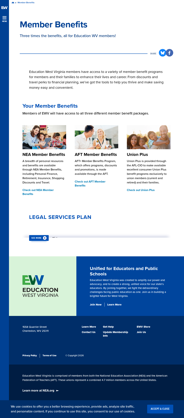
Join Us (141, 332)
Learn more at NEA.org (38, 390)
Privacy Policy (29, 355)
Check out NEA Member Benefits (38, 192)
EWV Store (143, 326)
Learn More (114, 304)
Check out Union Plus (141, 190)
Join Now (96, 304)
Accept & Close (160, 409)
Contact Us (88, 332)
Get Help (108, 326)
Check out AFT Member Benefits (90, 183)
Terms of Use (49, 355)
